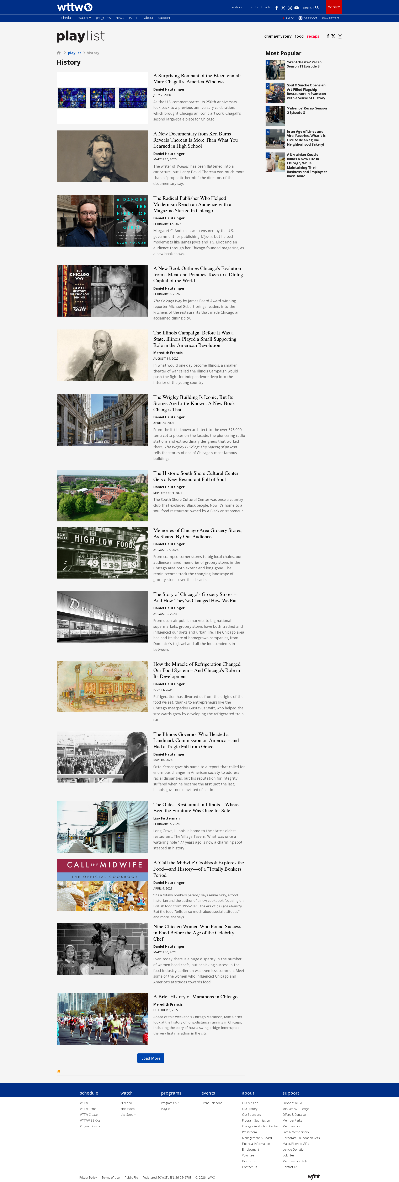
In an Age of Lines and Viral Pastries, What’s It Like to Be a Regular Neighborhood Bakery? (306, 138)
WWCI (211, 1178)
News (120, 17)
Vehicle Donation (294, 1149)
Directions (249, 1161)
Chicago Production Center (260, 1126)
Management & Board (257, 1138)
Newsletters (330, 18)
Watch (83, 17)
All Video (126, 1103)
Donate (334, 6)
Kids (267, 7)
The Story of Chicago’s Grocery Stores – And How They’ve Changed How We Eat (195, 597)
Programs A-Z (170, 1103)
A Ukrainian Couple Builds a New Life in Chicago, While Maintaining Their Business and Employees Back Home (307, 165)
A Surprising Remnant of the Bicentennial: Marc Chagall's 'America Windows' (197, 78)
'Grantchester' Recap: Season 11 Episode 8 (304, 64)
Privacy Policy (88, 1178)
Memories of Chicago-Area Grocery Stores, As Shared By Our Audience (198, 533)
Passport (310, 18)
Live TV (289, 18)
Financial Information (256, 1144)
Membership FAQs (295, 1161)
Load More (150, 1058)
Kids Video (128, 1109)
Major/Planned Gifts (296, 1144)
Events (134, 17)
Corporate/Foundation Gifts (301, 1138)
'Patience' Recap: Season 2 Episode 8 (307, 110)
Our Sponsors (251, 1115)
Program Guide (90, 1126)
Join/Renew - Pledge (296, 1109)
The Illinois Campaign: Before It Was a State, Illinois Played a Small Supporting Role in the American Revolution (194, 338)
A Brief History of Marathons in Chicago (195, 996)
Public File (131, 1178)
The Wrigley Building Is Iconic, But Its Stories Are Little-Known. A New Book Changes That (194, 403)
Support (164, 17)
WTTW (84, 1103)
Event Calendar (212, 1103)
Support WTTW (292, 1103)
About (148, 17)
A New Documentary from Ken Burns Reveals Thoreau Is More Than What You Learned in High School (195, 139)
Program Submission (256, 1120)
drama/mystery (278, 36)
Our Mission (250, 1103)
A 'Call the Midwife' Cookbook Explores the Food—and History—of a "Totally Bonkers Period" (198, 868)
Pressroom (249, 1132)
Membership (291, 1126)
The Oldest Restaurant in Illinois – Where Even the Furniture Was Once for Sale (196, 807)
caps (313, 36)
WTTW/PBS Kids (90, 1120)
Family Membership (296, 1132)
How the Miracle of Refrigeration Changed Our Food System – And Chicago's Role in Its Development (196, 669)
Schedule (67, 17)
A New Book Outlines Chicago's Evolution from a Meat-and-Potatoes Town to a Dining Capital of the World (198, 274)
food (299, 36)
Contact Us (249, 1167)
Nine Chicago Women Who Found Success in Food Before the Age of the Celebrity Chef (197, 932)
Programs (103, 17)
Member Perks (292, 1120)
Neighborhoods (241, 7)
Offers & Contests (295, 1115)
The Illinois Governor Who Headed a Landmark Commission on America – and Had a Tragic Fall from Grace (196, 740)
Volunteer (248, 1155)
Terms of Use (111, 1178)
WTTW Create (89, 1115)
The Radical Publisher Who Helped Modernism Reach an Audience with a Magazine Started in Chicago (192, 204)
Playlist (74, 52)
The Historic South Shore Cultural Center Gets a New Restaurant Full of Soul (195, 476)
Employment (250, 1149)
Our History (249, 1109)
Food (258, 7)
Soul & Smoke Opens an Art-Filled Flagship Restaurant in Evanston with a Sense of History (306, 91)
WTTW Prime (88, 1109)
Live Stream (128, 1115)
